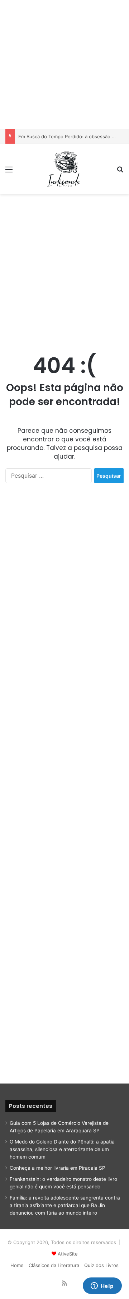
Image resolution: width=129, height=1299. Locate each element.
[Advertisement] (64, 64)
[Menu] (9, 172)
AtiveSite (68, 1254)
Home (17, 1265)
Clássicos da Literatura (54, 1265)
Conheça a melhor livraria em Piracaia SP (57, 1168)
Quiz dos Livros (101, 1265)
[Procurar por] (120, 172)
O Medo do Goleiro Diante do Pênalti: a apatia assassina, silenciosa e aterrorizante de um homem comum (62, 1149)
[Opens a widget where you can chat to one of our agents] (102, 1286)
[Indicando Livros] (65, 169)
